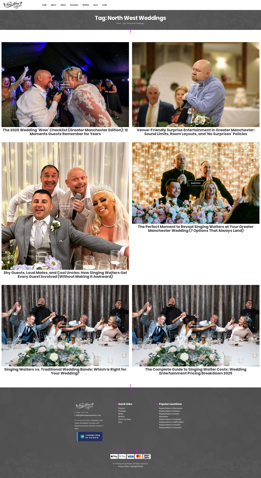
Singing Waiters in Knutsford (170, 419)
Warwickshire (84, 426)
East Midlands (84, 423)
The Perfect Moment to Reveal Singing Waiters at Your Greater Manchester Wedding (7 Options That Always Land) (196, 228)
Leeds (101, 420)
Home (118, 23)
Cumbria (76, 423)
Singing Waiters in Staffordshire (171, 422)
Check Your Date (124, 419)
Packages (122, 411)
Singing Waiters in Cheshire (169, 411)
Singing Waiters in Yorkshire (169, 425)
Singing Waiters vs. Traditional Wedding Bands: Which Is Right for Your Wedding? (65, 371)
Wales (76, 428)
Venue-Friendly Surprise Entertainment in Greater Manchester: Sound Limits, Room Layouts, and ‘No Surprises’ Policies (196, 131)
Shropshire (92, 426)
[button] (89, 436)
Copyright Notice (136, 466)
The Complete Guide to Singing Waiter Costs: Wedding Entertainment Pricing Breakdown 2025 (195, 371)
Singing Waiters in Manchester (170, 408)
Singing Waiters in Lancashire (170, 427)
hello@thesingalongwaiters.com (88, 415)
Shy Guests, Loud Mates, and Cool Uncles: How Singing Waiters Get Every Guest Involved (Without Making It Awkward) (65, 274)
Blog (120, 422)
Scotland (98, 426)
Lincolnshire (92, 423)
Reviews (121, 416)
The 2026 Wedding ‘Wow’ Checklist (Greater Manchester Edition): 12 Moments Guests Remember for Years (65, 131)
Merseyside (95, 420)
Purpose (121, 408)
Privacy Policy (123, 466)
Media (120, 414)
